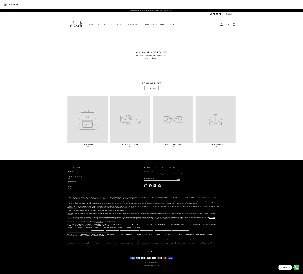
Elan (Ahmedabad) (162, 224)
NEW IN (101, 24)
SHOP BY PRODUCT (132, 24)
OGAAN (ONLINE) (103, 225)
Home (91, 24)
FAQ (68, 179)
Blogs (69, 188)
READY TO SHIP (166, 24)
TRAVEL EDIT (150, 24)
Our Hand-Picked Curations (79, 230)
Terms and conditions (74, 174)
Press (69, 186)
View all (151, 88)
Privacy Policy (71, 181)
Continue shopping (151, 58)
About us (70, 171)
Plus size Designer (199, 239)
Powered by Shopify (151, 265)
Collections (114, 24)
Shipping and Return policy (75, 176)
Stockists (70, 184)
